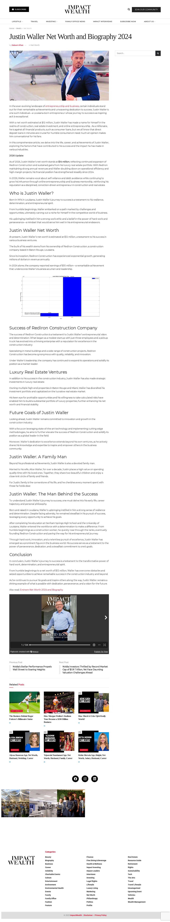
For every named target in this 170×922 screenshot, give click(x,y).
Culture (48, 878)
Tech (130, 874)
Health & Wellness (94, 864)
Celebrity (85, 711)
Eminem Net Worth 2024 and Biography (41, 590)
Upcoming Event (135, 891)
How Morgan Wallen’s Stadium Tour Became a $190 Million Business (57, 719)
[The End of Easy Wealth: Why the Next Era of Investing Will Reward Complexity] (43, 831)
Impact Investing (94, 867)
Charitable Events (52, 874)
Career (14, 750)
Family (48, 895)
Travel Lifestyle (134, 885)
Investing (51, 21)
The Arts (131, 878)
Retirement (132, 864)
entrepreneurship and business (62, 106)
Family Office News (75, 21)
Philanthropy (92, 898)
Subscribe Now (128, 21)
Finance (90, 857)
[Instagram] (85, 778)
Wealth (19, 28)
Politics (90, 902)
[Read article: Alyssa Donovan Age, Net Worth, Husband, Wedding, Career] (24, 741)
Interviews (91, 874)
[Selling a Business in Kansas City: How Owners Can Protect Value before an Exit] (155, 803)
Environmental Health (54, 888)
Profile (89, 905)
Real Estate (133, 857)
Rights (130, 867)
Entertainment (51, 881)
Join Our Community (146, 9)
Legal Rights (92, 881)
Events (48, 891)
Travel (34, 21)
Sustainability (134, 871)
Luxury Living (92, 888)
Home (11, 28)
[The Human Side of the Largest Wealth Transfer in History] (99, 803)
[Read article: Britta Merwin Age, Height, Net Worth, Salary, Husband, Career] (93, 741)
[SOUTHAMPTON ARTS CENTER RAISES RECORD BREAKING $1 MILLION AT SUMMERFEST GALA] (15, 803)
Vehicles (131, 895)
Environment (50, 885)
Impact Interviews (102, 21)
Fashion (48, 902)
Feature (48, 905)
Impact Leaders (93, 871)
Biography (49, 860)
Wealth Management (137, 902)
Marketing (91, 891)
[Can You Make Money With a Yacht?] (15, 831)
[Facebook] (75, 778)
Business (49, 864)
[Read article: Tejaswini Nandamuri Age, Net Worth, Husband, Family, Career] (59, 741)
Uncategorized (134, 888)
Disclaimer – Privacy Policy (95, 915)
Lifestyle (16, 21)
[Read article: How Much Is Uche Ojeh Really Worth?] (93, 702)
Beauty (48, 857)
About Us (149, 21)
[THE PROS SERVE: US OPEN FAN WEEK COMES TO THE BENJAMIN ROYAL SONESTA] (71, 803)
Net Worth (28, 28)
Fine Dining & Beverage (96, 860)
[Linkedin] (94, 778)
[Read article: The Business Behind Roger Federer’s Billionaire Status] (24, 702)
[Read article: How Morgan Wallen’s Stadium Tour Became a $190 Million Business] (59, 702)
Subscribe (20, 9)
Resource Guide (134, 860)
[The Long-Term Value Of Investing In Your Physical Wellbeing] (71, 831)
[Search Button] (129, 9)
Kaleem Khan (17, 45)
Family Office (50, 898)
